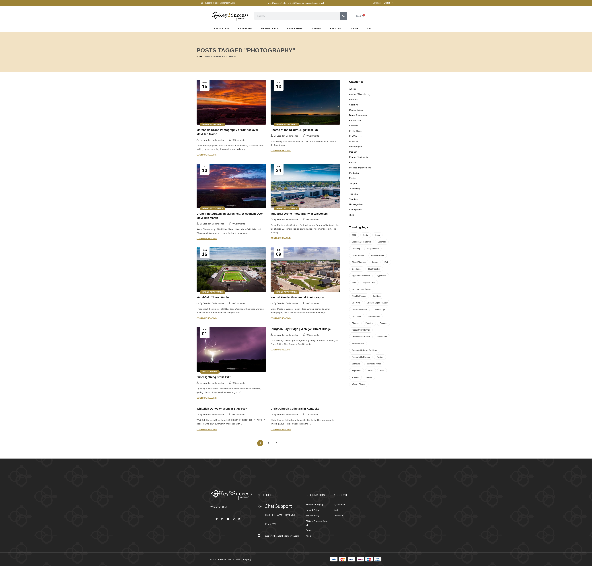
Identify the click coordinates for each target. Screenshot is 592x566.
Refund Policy (312, 510)
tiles (382, 371)
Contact (309, 530)
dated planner (358, 255)
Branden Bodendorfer (361, 242)
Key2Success (222, 29)
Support (317, 29)
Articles (352, 89)
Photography (209, 372)
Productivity (354, 173)
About (355, 29)
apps (377, 235)
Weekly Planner (359, 384)
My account (339, 504)
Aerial (365, 235)
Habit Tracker (374, 269)
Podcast (353, 162)
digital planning (359, 262)
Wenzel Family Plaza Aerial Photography (297, 297)
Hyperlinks (381, 276)
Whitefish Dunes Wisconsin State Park (222, 408)
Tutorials (353, 199)
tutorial (369, 377)
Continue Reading (207, 155)
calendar (382, 242)
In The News (355, 131)
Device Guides (356, 110)
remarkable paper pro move (364, 350)
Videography (355, 209)
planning (369, 323)
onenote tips (379, 310)
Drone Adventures (212, 124)
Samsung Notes (374, 364)
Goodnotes (357, 269)
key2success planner (361, 289)
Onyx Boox (357, 316)
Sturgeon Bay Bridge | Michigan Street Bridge (301, 329)
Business (353, 99)
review (380, 357)
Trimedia (353, 194)
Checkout (338, 515)
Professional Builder (361, 337)
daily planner (373, 249)
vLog (351, 215)
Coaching (353, 104)
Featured (353, 125)
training (355, 377)
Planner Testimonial (358, 157)
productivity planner (361, 330)
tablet (370, 371)
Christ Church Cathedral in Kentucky (295, 408)
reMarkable (382, 337)
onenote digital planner (377, 303)
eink (386, 262)
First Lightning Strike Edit (213, 377)
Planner (353, 152)
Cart (369, 29)
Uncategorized (356, 204)
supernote (356, 371)
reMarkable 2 (358, 343)
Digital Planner (377, 255)
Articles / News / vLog (359, 94)
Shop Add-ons (295, 29)
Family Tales (355, 120)
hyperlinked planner (361, 276)
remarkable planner (361, 357)
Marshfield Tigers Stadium (214, 297)
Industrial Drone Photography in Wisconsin (299, 213)
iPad (354, 282)
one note (356, 303)
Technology (354, 188)
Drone (375, 262)
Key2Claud (336, 29)
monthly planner (359, 296)
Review (352, 178)
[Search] (343, 16)
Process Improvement (360, 167)
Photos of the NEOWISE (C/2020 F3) (294, 129)
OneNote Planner (359, 310)
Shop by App (245, 29)
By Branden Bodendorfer (212, 140)
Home (200, 56)
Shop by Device (270, 29)
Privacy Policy (312, 515)
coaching (356, 249)
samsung (356, 364)
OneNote (353, 141)
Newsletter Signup (314, 504)
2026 (354, 235)
